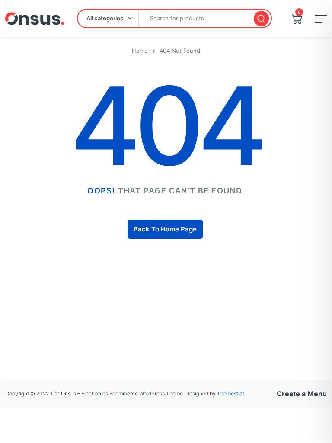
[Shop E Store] (34, 18)
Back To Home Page (165, 229)
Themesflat (230, 393)
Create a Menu (302, 393)
